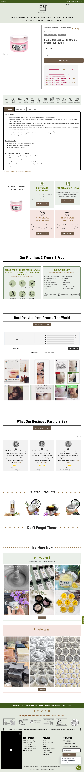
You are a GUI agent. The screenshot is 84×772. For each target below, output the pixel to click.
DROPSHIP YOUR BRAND (63, 17)
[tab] (9, 109)
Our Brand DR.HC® (48, 743)
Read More (71, 462)
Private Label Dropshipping (30, 745)
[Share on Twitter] (76, 29)
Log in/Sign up (72, 1)
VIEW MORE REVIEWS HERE (42, 324)
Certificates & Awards (49, 749)
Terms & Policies (47, 752)
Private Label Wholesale (29, 747)
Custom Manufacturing (29, 749)
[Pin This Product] (78, 29)
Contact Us (46, 754)
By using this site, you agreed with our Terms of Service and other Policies (42, 766)
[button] (69, 5)
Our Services (46, 745)
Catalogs (45, 747)
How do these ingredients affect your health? (61, 272)
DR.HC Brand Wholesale (29, 743)
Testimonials (46, 750)
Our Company (46, 741)
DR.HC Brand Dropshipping (30, 741)
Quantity (46, 55)
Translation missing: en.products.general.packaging (17, 171)
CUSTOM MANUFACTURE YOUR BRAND (36, 21)
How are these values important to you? (22, 276)
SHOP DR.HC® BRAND (19, 17)
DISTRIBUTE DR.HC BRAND (41, 17)
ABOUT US (58, 21)
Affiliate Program (27, 750)
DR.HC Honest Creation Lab (44, 769)
